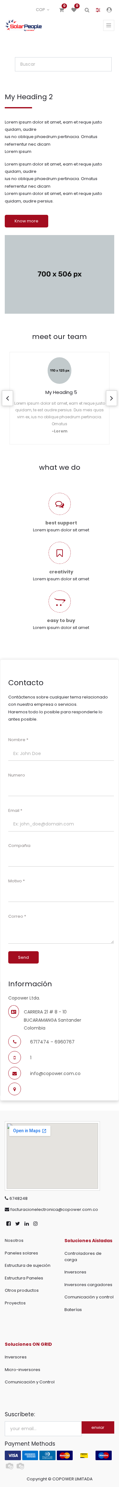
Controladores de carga (83, 1256)
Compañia (19, 846)
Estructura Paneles (24, 1278)
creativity (61, 572)
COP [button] (41, 10)
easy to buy (61, 620)
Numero (17, 775)
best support (61, 523)
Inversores (75, 1272)
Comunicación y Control (30, 1382)
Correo (15, 916)
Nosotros (14, 1240)
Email (13, 810)
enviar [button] (97, 1427)
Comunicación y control (89, 1297)
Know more (26, 221)
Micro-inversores (22, 1370)
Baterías (73, 1310)
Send (23, 957)
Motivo (15, 881)
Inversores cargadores (88, 1285)
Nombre (16, 740)
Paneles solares (21, 1253)
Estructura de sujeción (27, 1265)
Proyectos (15, 1303)
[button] (7, 398)
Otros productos (22, 1290)
